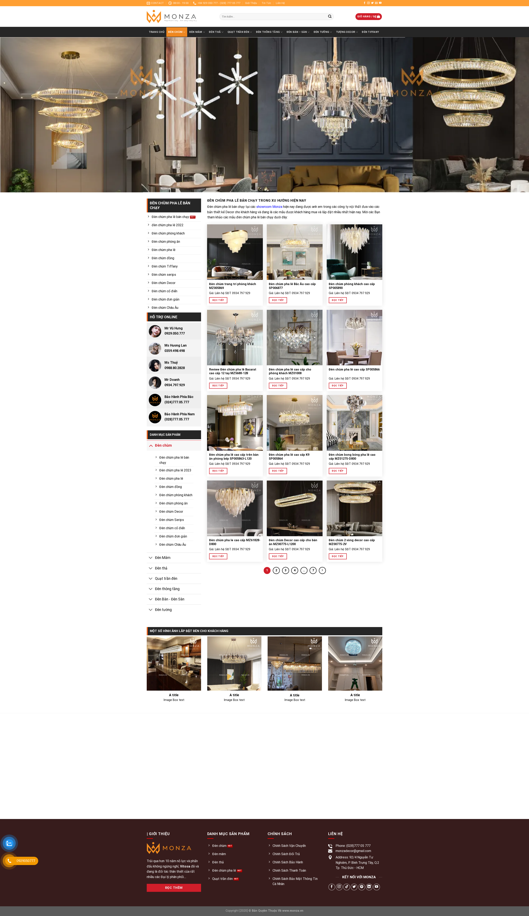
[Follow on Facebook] (364, 3)
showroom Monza (269, 207)
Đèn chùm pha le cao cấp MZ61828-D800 (234, 542)
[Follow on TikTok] (346, 887)
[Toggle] (151, 445)
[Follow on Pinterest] (361, 887)
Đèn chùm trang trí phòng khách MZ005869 (232, 286)
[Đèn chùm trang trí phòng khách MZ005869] (235, 252)
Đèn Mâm (195, 31)
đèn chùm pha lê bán (251, 217)
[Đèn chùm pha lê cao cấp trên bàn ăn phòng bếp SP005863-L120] (235, 423)
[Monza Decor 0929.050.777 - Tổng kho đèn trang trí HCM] (180, 16)
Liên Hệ (280, 3)
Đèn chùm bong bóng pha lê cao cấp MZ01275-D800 (352, 456)
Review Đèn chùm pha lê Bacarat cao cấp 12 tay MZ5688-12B (232, 371)
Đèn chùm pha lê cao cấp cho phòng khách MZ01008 (290, 371)
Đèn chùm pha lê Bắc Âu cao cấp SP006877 (292, 286)
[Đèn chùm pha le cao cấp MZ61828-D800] (235, 508)
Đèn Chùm (175, 31)
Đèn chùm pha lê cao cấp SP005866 (354, 369)
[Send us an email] (376, 3)
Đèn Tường (321, 31)
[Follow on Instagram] (368, 3)
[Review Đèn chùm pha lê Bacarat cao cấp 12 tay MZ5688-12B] (235, 338)
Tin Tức (266, 3)
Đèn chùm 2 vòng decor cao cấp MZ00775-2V (352, 542)
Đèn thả (215, 31)
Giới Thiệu (251, 3)
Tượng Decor (345, 31)
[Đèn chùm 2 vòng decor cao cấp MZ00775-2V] (354, 508)
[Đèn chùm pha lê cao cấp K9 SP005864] (295, 423)
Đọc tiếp (218, 300)
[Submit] (329, 16)
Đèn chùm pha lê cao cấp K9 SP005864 (289, 456)
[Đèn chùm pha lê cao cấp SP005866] (354, 338)
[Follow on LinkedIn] (369, 887)
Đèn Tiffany (370, 31)
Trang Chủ (156, 31)
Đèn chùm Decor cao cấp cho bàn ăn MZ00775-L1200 (293, 542)
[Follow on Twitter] (372, 3)
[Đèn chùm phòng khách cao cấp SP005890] (354, 252)
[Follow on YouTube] (380, 3)
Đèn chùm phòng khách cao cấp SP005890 (352, 286)
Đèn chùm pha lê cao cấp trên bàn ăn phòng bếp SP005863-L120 (234, 456)
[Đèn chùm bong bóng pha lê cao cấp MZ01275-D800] (354, 423)
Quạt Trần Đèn (238, 31)
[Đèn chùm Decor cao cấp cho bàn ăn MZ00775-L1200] (295, 508)
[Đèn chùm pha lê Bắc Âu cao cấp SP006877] (295, 252)
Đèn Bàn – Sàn (297, 31)
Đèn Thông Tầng (268, 31)
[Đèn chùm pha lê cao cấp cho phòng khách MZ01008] (295, 338)
